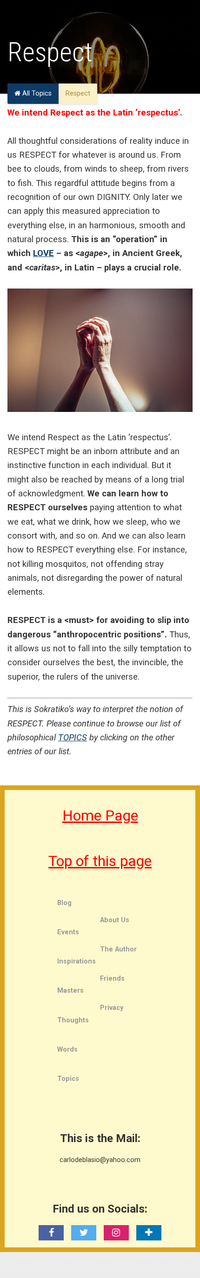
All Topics (36, 93)
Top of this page (100, 861)
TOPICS (72, 737)
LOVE (43, 253)
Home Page (100, 815)
